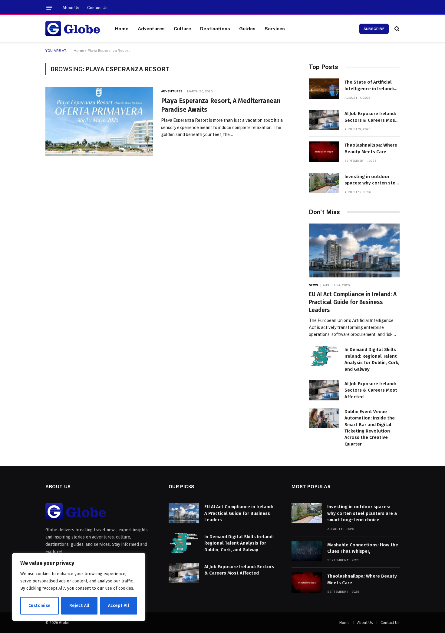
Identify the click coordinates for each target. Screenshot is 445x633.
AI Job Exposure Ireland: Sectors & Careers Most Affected (370, 117)
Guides (247, 28)
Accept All (118, 605)
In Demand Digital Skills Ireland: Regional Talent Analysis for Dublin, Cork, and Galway (371, 359)
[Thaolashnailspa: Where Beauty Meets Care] (324, 151)
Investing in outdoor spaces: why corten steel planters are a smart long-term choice (372, 180)
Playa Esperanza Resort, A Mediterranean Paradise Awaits (220, 105)
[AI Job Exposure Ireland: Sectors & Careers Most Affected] (324, 120)
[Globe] (72, 28)
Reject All (79, 605)
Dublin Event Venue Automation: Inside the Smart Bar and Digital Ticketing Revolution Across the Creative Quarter (369, 428)
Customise (39, 605)
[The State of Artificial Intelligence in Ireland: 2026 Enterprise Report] (324, 88)
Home (122, 28)
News (313, 285)
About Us (70, 7)
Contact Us (97, 7)
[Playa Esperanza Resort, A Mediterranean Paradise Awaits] (99, 121)
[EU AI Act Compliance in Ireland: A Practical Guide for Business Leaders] (354, 251)
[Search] (396, 28)
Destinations (215, 28)
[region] (78, 587)
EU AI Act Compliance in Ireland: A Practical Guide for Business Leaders (353, 302)
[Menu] (49, 8)
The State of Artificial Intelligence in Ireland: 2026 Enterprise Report (369, 85)
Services (275, 28)
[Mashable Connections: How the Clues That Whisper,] (307, 551)
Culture (182, 28)
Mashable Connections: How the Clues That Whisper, (362, 548)
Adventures (151, 28)
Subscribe (374, 29)
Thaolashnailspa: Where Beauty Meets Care (370, 148)
